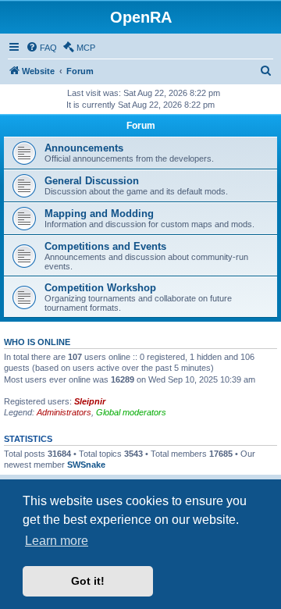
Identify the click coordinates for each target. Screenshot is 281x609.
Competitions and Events (105, 246)
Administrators (64, 412)
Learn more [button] (56, 540)
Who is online (37, 342)
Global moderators (131, 412)
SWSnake (86, 464)
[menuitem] (41, 47)
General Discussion (91, 181)
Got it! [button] (88, 581)
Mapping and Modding (99, 213)
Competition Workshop (100, 288)
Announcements (83, 148)
